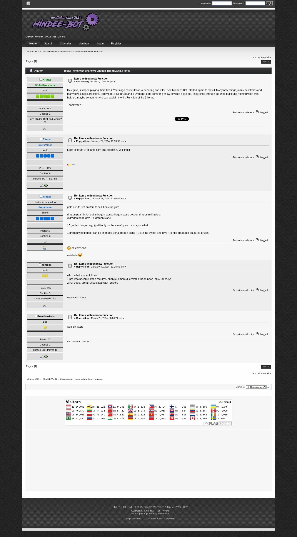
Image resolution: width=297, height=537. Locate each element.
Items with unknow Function (91, 78)
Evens (47, 139)
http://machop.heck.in (78, 341)
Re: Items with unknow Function (93, 138)
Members (84, 43)
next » (267, 57)
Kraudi (47, 79)
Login (100, 43)
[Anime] (46, 357)
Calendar (65, 43)
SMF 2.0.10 (119, 507)
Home (33, 43)
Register (116, 43)
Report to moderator (243, 112)
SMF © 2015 (135, 507)
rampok (47, 264)
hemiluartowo (46, 316)
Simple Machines (154, 507)
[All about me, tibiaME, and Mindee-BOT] (46, 186)
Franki (47, 196)
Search (48, 43)
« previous (258, 57)
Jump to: (240, 387)
